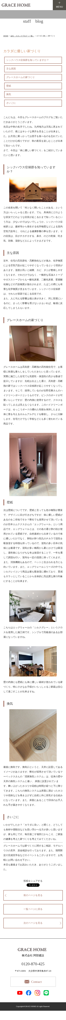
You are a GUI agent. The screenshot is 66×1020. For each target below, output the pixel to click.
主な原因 (11, 68)
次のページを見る (33, 923)
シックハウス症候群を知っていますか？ (27, 60)
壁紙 (8, 86)
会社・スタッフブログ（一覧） (22, 36)
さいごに (11, 103)
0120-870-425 (33, 964)
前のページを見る (33, 895)
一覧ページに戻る (33, 909)
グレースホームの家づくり (20, 77)
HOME (5, 36)
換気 (8, 94)
